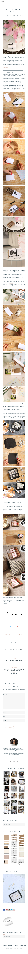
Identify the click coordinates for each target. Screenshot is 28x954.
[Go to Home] (10, 1)
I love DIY (21, 15)
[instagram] (17, 761)
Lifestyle (14, 8)
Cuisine (12, 667)
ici (19, 88)
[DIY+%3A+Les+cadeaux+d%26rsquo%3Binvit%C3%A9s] (11, 626)
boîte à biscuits (13, 412)
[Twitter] (10, 761)
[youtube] (14, 761)
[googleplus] (13, 761)
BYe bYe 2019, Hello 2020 (14, 660)
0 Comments (13, 15)
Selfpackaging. (5, 67)
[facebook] (12, 761)
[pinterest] (16, 761)
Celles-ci (11, 282)
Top (13, 950)
